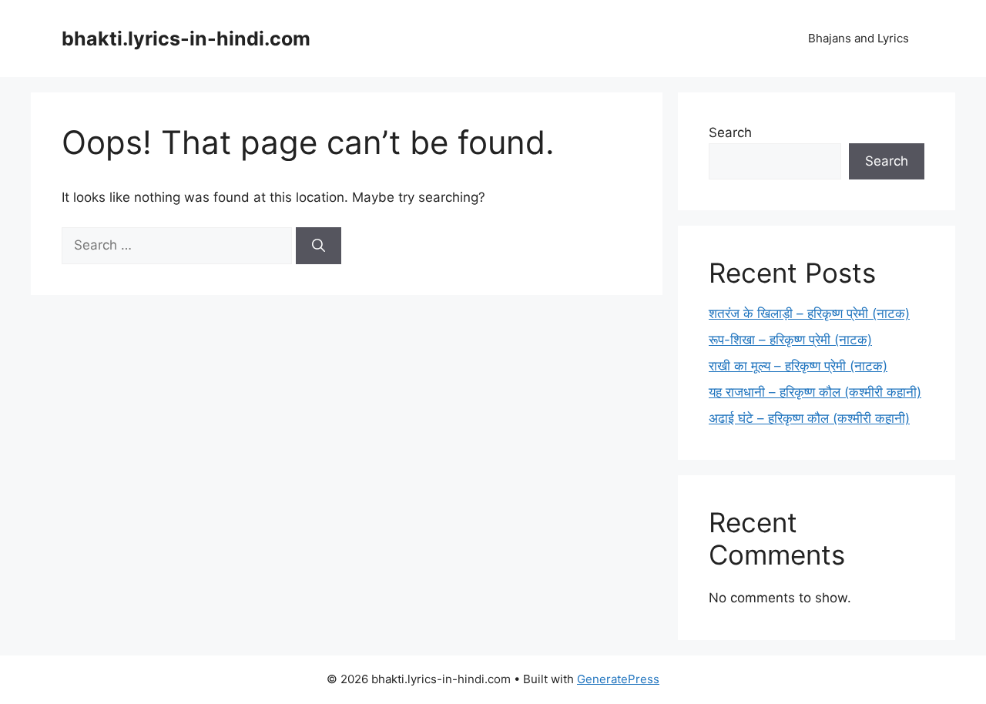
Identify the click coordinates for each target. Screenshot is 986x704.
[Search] (318, 245)
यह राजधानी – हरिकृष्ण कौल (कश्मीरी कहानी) (815, 392)
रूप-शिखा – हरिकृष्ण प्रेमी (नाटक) (790, 339)
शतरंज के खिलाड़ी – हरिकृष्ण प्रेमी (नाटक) (809, 313)
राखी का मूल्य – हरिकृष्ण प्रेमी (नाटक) (798, 366)
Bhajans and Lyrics (858, 38)
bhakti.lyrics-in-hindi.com (186, 38)
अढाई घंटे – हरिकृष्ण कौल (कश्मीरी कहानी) (809, 418)
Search (730, 132)
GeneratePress (618, 679)
